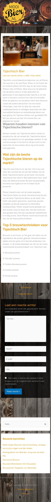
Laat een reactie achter (13, 76)
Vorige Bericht (25, 287)
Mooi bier (32, 13)
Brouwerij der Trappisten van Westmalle (19, 468)
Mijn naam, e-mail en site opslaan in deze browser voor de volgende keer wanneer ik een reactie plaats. (24, 381)
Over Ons (25, 493)
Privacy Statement (25, 489)
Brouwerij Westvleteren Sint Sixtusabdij (19, 464)
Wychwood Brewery (11, 460)
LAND (26, 76)
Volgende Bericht (25, 294)
